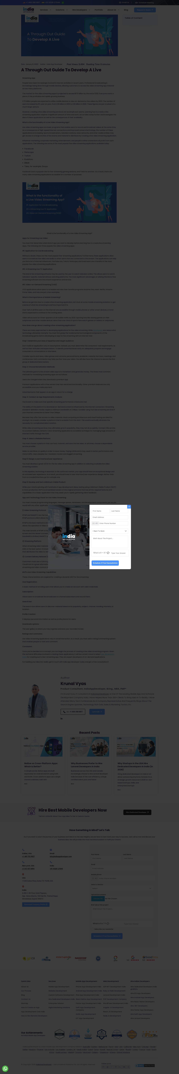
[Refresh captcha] (108, 553)
